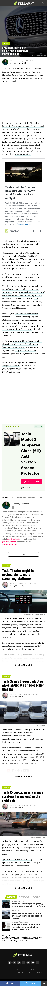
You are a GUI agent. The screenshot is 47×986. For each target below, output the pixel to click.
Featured (22, 497)
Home (11, 969)
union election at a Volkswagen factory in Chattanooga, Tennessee (23, 289)
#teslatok (19, 939)
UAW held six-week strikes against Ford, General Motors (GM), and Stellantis (20, 316)
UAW (41, 497)
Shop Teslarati (14, 426)
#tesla (12, 939)
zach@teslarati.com (11, 365)
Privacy (38, 973)
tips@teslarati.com (10, 371)
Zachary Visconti (17, 63)
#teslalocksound (31, 939)
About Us (21, 969)
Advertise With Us (15, 973)
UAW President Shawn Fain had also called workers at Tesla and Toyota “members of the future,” (22, 344)
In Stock (38, 426)
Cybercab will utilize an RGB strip (17, 859)
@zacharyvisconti (9, 542)
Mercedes (33, 497)
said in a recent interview (19, 750)
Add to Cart (33, 482)
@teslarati (6, 935)
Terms (29, 973)
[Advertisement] (23, 103)
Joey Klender (16, 586)
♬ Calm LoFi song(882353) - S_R (15, 940)
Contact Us (33, 969)
